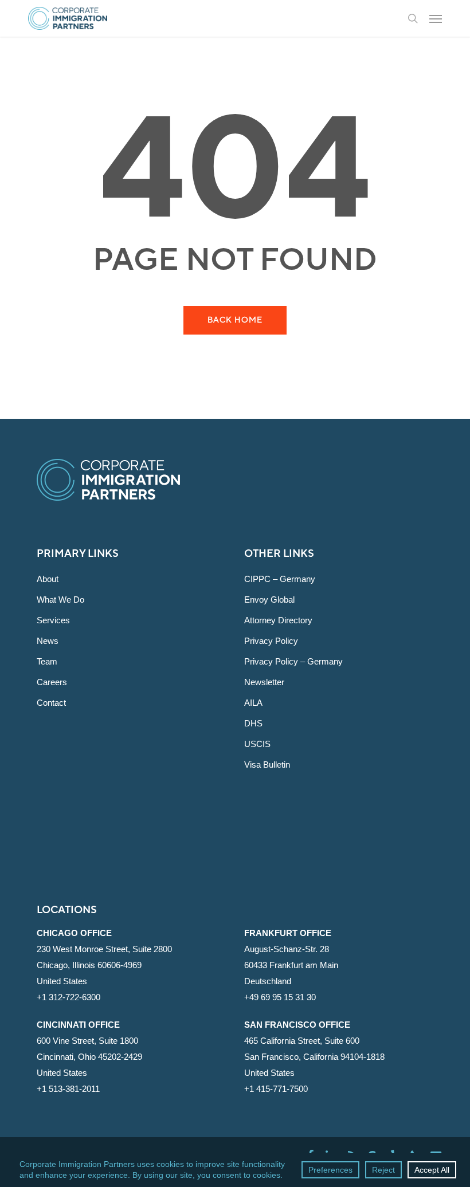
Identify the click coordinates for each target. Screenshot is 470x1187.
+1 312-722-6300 (68, 997)
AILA (253, 703)
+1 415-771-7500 (276, 1089)
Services (53, 620)
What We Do (60, 599)
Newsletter (264, 682)
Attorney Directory (278, 620)
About (47, 579)
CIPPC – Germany (279, 579)
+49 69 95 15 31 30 (280, 997)
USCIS (257, 744)
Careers (52, 682)
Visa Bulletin (267, 764)
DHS (253, 723)
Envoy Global (269, 599)
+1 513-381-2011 (68, 1089)
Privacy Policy (271, 641)
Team (47, 661)
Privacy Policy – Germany (293, 661)
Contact (51, 703)
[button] (435, 18)
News (47, 641)
